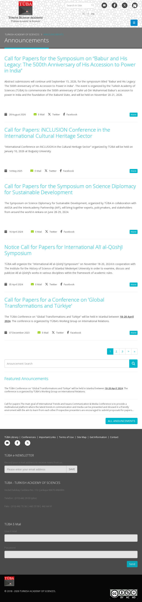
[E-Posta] (104, 5)
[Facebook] (17, 443)
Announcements (53, 34)
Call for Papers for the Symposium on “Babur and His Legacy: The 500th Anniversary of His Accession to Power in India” (70, 64)
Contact (114, 437)
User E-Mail (10, 531)
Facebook (72, 114)
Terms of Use (66, 437)
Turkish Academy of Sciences (22, 34)
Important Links (47, 437)
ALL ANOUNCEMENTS (121, 421)
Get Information (98, 437)
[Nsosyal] (135, 5)
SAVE (72, 469)
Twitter (56, 114)
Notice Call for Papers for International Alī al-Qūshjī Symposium (63, 249)
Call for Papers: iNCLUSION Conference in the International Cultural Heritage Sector (57, 132)
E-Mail (41, 114)
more (133, 114)
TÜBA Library (11, 437)
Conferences (28, 437)
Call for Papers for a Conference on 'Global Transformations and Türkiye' (54, 302)
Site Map (82, 437)
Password (10, 547)
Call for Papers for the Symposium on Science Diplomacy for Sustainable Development (70, 189)
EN (92, 14)
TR (83, 14)
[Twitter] (124, 5)
